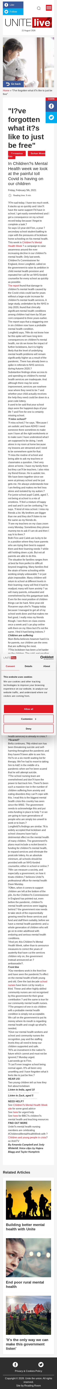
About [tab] (46, 666)
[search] (39, 8)
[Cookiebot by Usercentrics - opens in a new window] (41, 658)
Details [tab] (28, 666)
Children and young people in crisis (27, 1137)
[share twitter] (51, 117)
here (15, 1112)
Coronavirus (17, 153)
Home (6, 90)
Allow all (28, 709)
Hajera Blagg (12, 1093)
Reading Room (32, 1385)
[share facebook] (51, 106)
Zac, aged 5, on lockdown (28, 1098)
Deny (28, 728)
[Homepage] (28, 22)
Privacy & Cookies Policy (28, 1371)
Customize (27, 718)
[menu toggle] (49, 8)
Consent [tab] (10, 666)
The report (13, 285)
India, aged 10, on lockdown (29, 1093)
